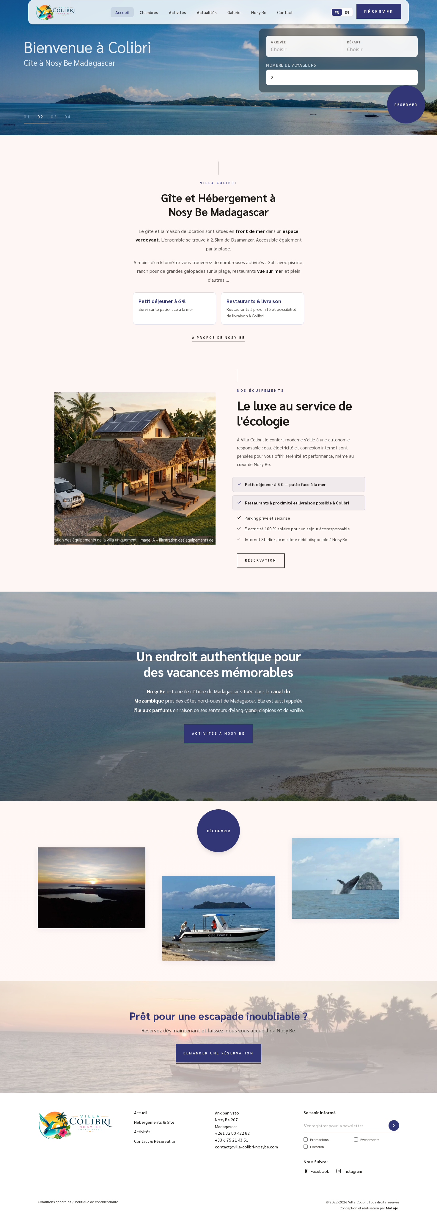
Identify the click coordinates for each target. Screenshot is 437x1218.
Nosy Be (258, 12)
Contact (285, 12)
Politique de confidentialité (96, 1201)
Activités (177, 12)
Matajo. (392, 1208)
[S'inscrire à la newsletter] (394, 1125)
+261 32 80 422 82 (232, 1133)
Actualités (207, 12)
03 (54, 116)
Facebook (320, 1171)
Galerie (233, 12)
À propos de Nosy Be (218, 337)
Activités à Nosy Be (218, 733)
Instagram (352, 1171)
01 (27, 116)
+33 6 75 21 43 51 (231, 1139)
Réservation (260, 560)
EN (347, 12)
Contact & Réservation (155, 1141)
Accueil (122, 12)
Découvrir (218, 830)
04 (68, 116)
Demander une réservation (218, 1053)
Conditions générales (54, 1201)
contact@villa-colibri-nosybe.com (246, 1146)
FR (337, 12)
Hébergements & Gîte (154, 1122)
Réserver (379, 11)
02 (40, 116)
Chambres (149, 12)
